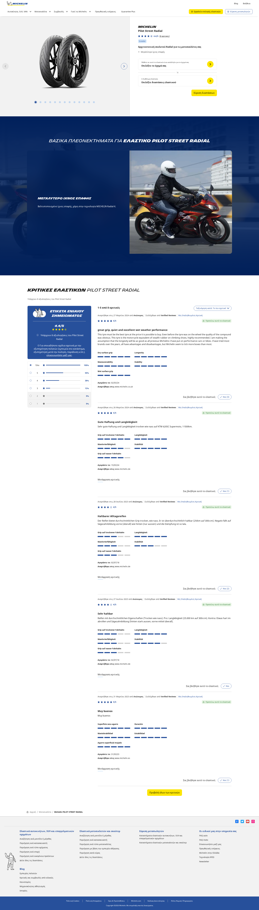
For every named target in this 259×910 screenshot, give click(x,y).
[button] (154, 36)
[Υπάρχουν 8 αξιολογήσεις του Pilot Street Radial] (37, 335)
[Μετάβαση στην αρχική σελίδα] (17, 3)
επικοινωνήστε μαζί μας (59, 355)
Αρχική (33, 812)
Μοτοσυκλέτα (45, 812)
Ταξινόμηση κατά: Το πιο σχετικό (211, 308)
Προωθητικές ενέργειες (105, 11)
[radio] (59, 365)
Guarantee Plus (128, 11)
